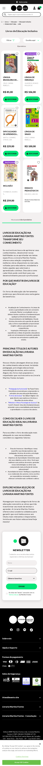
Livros (7, 22)
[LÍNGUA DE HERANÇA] (32, 63)
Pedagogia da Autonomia (18, 389)
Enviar (22, 586)
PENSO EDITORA (10, 24)
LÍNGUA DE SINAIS (30, 132)
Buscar (5, 14)
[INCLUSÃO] (10, 172)
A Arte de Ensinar (15, 396)
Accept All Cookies (21, 762)
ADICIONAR (12, 99)
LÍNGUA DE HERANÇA (30, 78)
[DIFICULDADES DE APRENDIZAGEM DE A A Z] (10, 117)
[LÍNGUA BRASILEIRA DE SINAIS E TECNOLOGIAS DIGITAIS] (10, 63)
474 (19, 24)
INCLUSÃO (8, 186)
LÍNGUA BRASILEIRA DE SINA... (10, 78)
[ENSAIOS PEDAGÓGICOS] (32, 173)
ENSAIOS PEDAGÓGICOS (31, 189)
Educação (14, 22)
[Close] (40, 744)
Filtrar (9, 40)
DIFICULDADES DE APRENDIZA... (10, 132)
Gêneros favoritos (15, 578)
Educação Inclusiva (25, 22)
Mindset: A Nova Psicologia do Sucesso (23, 403)
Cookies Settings (22, 756)
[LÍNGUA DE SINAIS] (32, 117)
